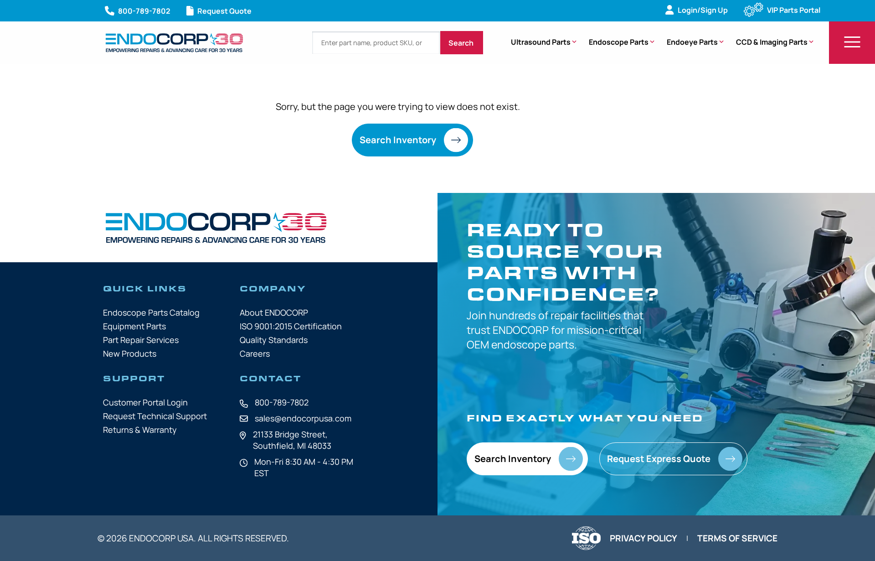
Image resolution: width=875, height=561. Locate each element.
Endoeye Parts (692, 42)
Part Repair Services (141, 339)
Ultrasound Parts (541, 42)
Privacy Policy (643, 538)
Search (461, 43)
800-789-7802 (282, 402)
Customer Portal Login (145, 402)
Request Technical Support (155, 415)
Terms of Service (737, 538)
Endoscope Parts (619, 42)
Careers (255, 353)
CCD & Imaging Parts (772, 42)
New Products (129, 353)
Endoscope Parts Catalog (151, 312)
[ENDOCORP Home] (174, 42)
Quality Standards (274, 339)
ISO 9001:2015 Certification (291, 326)
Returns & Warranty (140, 429)
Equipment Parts (134, 326)
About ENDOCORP (274, 312)
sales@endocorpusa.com (303, 418)
